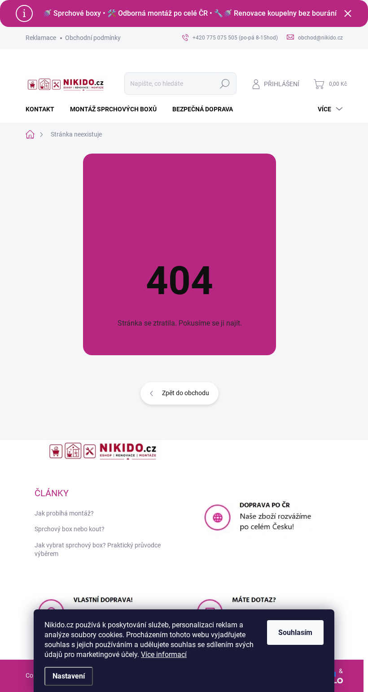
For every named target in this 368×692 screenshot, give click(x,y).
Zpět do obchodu (185, 393)
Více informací (164, 654)
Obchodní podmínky (93, 37)
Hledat (224, 83)
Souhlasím (295, 632)
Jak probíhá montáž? (64, 513)
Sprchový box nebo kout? (70, 529)
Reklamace (41, 37)
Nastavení (69, 676)
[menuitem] (43, 109)
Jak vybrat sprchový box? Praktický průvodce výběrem (98, 550)
